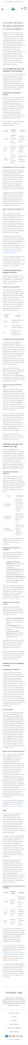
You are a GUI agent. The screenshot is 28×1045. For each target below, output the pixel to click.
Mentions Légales (14, 1024)
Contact (14, 1016)
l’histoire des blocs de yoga (12, 598)
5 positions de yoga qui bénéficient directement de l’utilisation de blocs (14, 952)
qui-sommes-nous (14, 1013)
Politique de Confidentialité (14, 1028)
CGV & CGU (14, 1020)
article (15, 381)
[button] (2, 9)
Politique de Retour (14, 1031)
